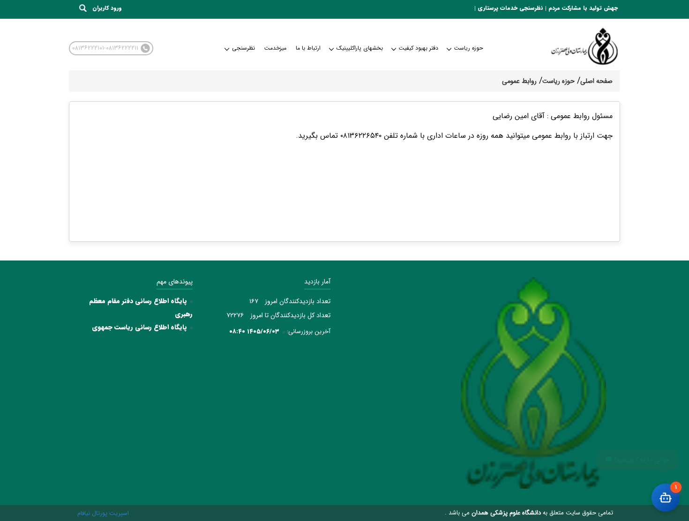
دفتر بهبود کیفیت (418, 48)
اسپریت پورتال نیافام (103, 513)
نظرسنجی (243, 48)
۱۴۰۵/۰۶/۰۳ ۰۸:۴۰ (254, 331)
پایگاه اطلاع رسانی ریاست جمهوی (139, 327)
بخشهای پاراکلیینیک (360, 48)
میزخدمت (275, 48)
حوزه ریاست (468, 48)
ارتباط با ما (308, 48)
